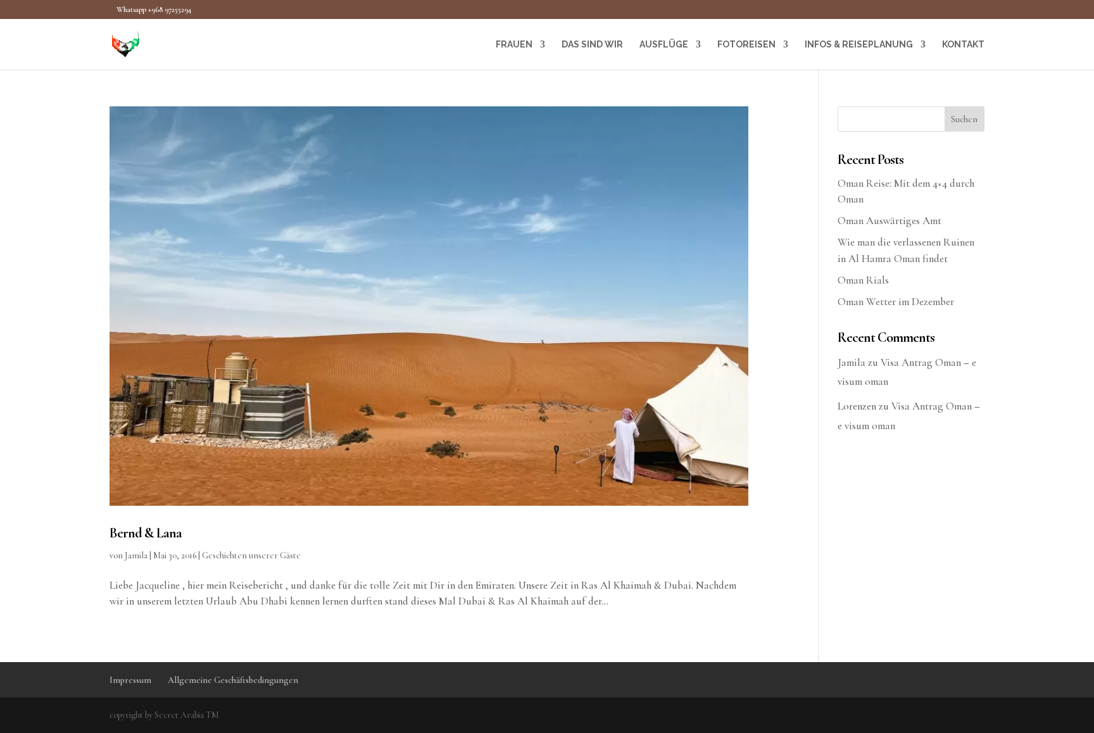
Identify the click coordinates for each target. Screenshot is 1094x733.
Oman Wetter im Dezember (896, 301)
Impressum (130, 680)
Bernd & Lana (147, 533)
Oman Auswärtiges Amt (889, 220)
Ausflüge (663, 44)
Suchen (964, 119)
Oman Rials (863, 280)
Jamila (136, 555)
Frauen (514, 44)
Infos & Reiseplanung (859, 44)
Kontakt (963, 44)
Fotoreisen (746, 44)
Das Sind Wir (592, 44)
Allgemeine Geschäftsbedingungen (233, 680)
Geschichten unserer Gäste (251, 555)
